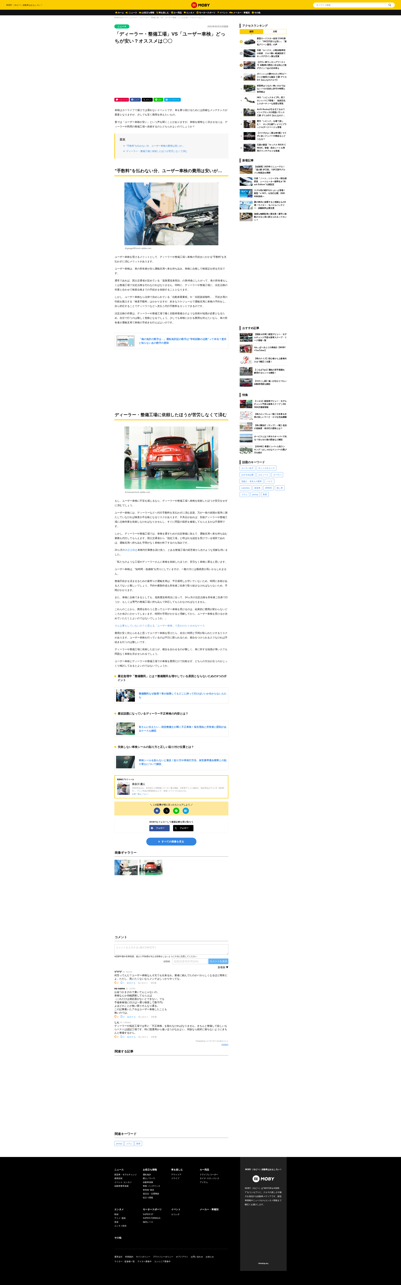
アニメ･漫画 (120, 1218)
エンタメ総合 (120, 1226)
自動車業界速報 (121, 1186)
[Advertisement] (171, 71)
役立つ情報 (148, 1197)
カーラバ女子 (247, 468)
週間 (251, 31)
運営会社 (118, 1257)
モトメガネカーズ (266, 468)
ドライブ (175, 1178)
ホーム (121, 12)
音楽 (116, 1222)
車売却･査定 (148, 1190)
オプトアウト (182, 1257)
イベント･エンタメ (123, 1182)
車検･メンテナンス (151, 1186)
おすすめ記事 (247, 475)
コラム (129, 1143)
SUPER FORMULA (151, 1218)
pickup (119, 1143)
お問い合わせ (197, 1257)
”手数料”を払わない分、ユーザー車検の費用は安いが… (155, 145)
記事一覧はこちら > (140, 794)
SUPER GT (148, 1214)
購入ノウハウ (149, 1178)
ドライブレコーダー (209, 1174)
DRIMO (268, 488)
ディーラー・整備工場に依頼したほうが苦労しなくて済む (156, 151)
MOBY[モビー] (120, 17)
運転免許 (147, 1174)
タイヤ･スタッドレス (209, 1178)
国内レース (148, 1222)
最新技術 (118, 1178)
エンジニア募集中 (162, 1261)
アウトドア (176, 1174)
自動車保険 (148, 1182)
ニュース (133, 12)
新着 (138, 1143)
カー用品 (178, 12)
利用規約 (224, 1045)
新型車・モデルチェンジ (125, 1174)
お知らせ (210, 1257)
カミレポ (175, 1214)
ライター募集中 (144, 1261)
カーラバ (277, 475)
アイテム (204, 1182)
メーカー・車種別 (241, 12)
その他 (257, 12)
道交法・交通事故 (151, 1193)
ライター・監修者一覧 (124, 1261)
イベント (224, 12)
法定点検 (130, 549)
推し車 (280, 488)
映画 (116, 1214)
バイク (269, 481)
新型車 (257, 488)
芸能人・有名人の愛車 (251, 481)
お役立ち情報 (148, 12)
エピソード (263, 475)
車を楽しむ (164, 12)
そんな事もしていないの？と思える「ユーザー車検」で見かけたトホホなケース (160, 625)
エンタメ (190, 12)
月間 (275, 31)
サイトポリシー (143, 1257)
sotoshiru (245, 488)
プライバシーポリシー (163, 1257)
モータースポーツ (207, 12)
